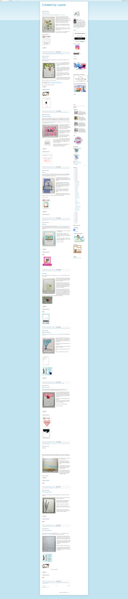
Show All (85, 165)
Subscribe (80, 38)
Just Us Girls (53, 383)
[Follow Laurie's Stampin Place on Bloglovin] (46, 252)
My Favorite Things (58, 328)
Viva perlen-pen (68, 328)
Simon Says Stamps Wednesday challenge (64, 226)
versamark (46, 583)
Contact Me (75, 56)
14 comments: (53, 581)
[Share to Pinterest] (60, 51)
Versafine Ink (59, 526)
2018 (75, 178)
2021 (75, 174)
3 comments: (53, 269)
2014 (75, 213)
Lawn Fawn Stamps (53, 270)
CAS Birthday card (80, 128)
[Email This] (56, 51)
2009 (75, 219)
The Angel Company (60, 112)
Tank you (44, 224)
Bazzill (45, 270)
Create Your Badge (76, 231)
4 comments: (53, 486)
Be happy (44, 273)
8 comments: (53, 51)
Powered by (77, 41)
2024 (75, 171)
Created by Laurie (54, 5)
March (76, 192)
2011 (75, 217)
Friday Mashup (60, 67)
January (76, 194)
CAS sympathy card (47, 492)
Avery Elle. (45, 328)
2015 (75, 212)
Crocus (43, 172)
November (76, 182)
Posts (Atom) (47, 587)
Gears (79, 116)
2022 (75, 173)
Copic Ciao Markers (46, 112)
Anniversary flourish (47, 530)
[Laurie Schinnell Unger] (74, 230)
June (76, 188)
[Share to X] (58, 51)
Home (56, 585)
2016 (75, 180)
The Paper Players (64, 390)
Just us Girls (44, 335)
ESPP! (79, 155)
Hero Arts (55, 328)
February (76, 193)
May (75, 189)
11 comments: (53, 441)
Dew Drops (50, 219)
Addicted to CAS (50, 122)
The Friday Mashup (65, 112)
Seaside (44, 448)
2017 (75, 179)
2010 (75, 218)
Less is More (60, 533)
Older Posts (68, 585)
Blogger (68, 592)
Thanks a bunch (46, 13)
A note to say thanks (77, 209)
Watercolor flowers (46, 116)
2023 (75, 172)
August (76, 186)
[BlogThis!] (57, 51)
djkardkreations (77, 154)
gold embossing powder (47, 582)
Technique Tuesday (67, 219)
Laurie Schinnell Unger (76, 228)
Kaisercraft (58, 219)
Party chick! (76, 210)
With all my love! (46, 387)
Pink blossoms (77, 208)
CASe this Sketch (51, 328)
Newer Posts (44, 585)
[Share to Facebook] (59, 51)
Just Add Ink (76, 164)
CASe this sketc (59, 275)
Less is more (59, 62)
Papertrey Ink (57, 383)
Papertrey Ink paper (61, 383)
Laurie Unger (80, 19)
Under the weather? (81, 122)
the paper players (64, 183)
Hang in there (45, 58)
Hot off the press (54, 219)
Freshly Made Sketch (56, 334)
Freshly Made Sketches (49, 383)
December (76, 181)
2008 (75, 220)
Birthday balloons (46, 332)
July (75, 187)
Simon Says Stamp (55, 112)
